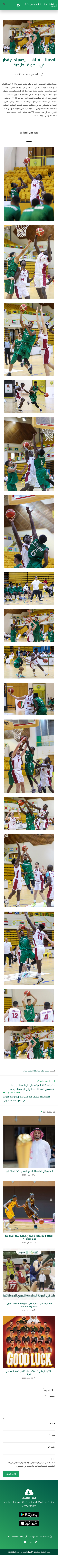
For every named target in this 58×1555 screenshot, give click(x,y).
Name (52, 1423)
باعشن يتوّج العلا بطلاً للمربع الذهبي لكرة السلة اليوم (29, 1171)
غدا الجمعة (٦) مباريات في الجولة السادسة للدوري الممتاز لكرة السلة (29, 1305)
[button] (4, 4)
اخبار (16, 74)
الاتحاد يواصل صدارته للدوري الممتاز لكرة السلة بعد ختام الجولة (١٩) (29, 1237)
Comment (50, 1395)
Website (51, 1447)
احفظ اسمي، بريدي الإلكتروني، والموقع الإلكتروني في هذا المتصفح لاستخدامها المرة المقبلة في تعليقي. (30, 1464)
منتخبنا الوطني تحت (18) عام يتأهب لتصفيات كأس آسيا (29, 1373)
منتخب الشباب (27, 1071)
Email (52, 1434)
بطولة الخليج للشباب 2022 (41, 1071)
